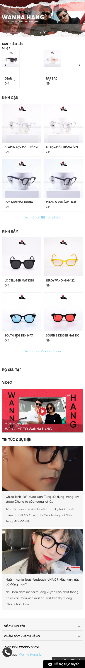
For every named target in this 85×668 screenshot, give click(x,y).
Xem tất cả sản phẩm (42, 217)
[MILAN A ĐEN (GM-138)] (63, 178)
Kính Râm (10, 231)
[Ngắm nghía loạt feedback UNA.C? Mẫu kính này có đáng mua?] (42, 573)
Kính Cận (10, 98)
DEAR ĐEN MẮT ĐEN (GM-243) (11, 79)
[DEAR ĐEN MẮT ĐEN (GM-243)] (10, 58)
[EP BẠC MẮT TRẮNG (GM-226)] (63, 123)
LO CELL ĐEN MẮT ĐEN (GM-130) (19, 281)
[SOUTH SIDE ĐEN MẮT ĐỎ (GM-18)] (63, 312)
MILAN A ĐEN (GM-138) (61, 202)
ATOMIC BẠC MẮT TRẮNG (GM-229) (21, 147)
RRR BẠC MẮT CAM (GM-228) (52, 79)
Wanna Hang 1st (30, 654)
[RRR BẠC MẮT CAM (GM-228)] (52, 58)
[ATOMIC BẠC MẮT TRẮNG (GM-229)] (21, 123)
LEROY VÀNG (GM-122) (60, 280)
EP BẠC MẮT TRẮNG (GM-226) (63, 147)
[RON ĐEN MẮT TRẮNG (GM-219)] (21, 178)
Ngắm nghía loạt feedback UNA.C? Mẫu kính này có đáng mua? (42, 582)
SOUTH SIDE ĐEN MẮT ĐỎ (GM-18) (62, 336)
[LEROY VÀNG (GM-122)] (63, 257)
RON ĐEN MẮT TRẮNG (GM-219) (19, 202)
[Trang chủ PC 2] (42, 18)
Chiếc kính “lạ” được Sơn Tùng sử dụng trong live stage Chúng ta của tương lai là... (42, 499)
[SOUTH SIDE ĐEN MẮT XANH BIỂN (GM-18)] (21, 312)
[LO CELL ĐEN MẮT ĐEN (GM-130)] (21, 257)
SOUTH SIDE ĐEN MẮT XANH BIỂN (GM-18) (19, 336)
